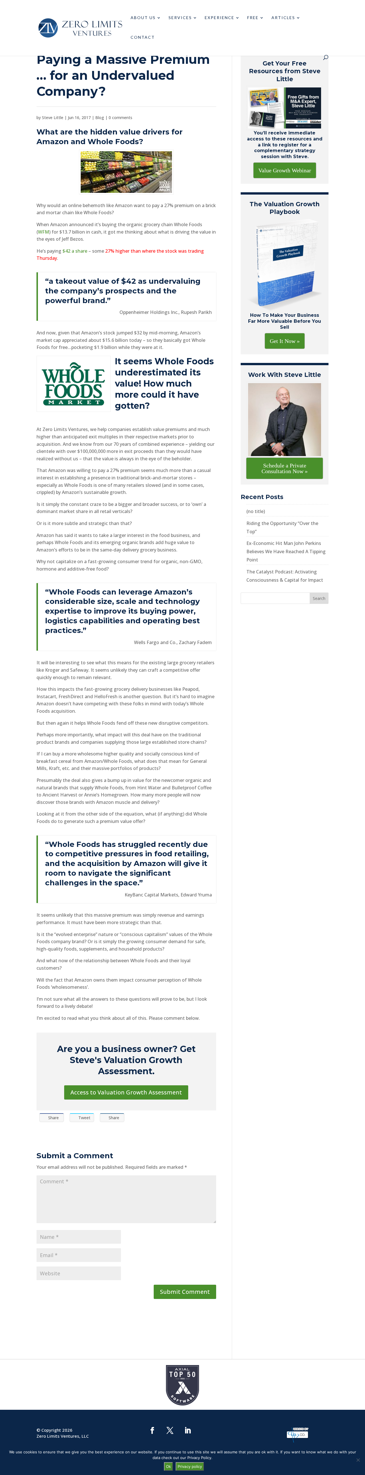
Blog (99, 117)
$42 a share (74, 251)
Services (180, 18)
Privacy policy (190, 1466)
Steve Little (52, 117)
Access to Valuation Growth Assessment (126, 1092)
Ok (168, 1466)
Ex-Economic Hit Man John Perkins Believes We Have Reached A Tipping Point (286, 551)
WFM (43, 232)
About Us (143, 18)
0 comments (120, 117)
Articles (283, 18)
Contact (143, 37)
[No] (358, 1460)
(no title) (255, 511)
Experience (219, 18)
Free (253, 18)
